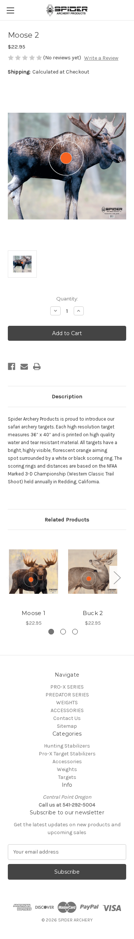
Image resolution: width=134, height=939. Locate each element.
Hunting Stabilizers (67, 746)
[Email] (24, 366)
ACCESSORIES (67, 710)
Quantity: (67, 299)
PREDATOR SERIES (67, 695)
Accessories (67, 761)
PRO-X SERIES (67, 687)
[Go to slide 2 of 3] (63, 631)
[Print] (37, 366)
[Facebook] (11, 366)
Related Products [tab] (67, 519)
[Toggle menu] (10, 10)
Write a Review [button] (101, 58)
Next (116, 577)
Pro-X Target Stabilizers (67, 754)
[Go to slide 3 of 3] (75, 631)
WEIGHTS (67, 702)
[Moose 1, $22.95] (33, 571)
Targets (67, 777)
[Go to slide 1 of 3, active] (51, 631)
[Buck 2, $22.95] (92, 571)
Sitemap (67, 726)
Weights (67, 769)
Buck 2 (93, 613)
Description (67, 396)
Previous (9, 577)
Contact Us (67, 718)
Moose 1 (33, 613)
